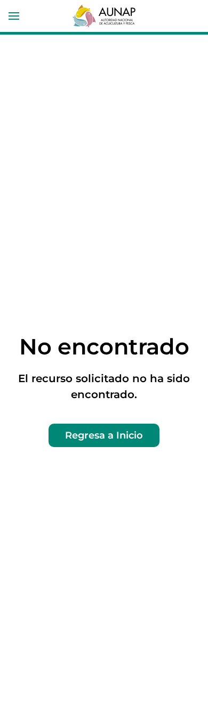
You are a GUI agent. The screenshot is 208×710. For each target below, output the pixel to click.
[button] (14, 16)
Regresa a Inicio (104, 435)
